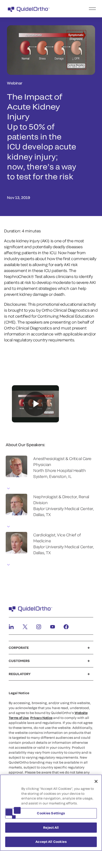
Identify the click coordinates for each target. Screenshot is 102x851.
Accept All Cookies (50, 842)
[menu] (81, 8)
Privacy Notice (41, 718)
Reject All (51, 827)
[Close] (96, 781)
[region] (51, 812)
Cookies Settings (51, 813)
